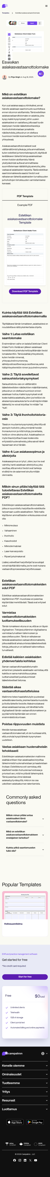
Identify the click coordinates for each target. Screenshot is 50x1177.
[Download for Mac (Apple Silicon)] (14, 1122)
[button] (46, 6)
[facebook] (14, 1160)
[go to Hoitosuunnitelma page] (25, 905)
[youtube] (35, 1160)
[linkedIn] (25, 1160)
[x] (30, 1160)
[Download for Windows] (35, 1122)
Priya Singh (15, 77)
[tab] (25, 197)
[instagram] (19, 1160)
